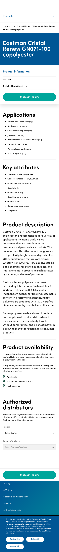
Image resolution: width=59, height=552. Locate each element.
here (12, 533)
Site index (7, 503)
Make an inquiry (29, 96)
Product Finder (23, 26)
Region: (6, 427)
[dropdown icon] (55, 13)
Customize (15, 539)
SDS (5, 80)
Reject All (35, 539)
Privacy (6, 483)
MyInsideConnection (12, 510)
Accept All (14, 547)
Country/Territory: (11, 441)
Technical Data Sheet (13, 86)
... (12, 26)
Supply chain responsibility (15, 496)
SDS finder (8, 490)
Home (5, 26)
